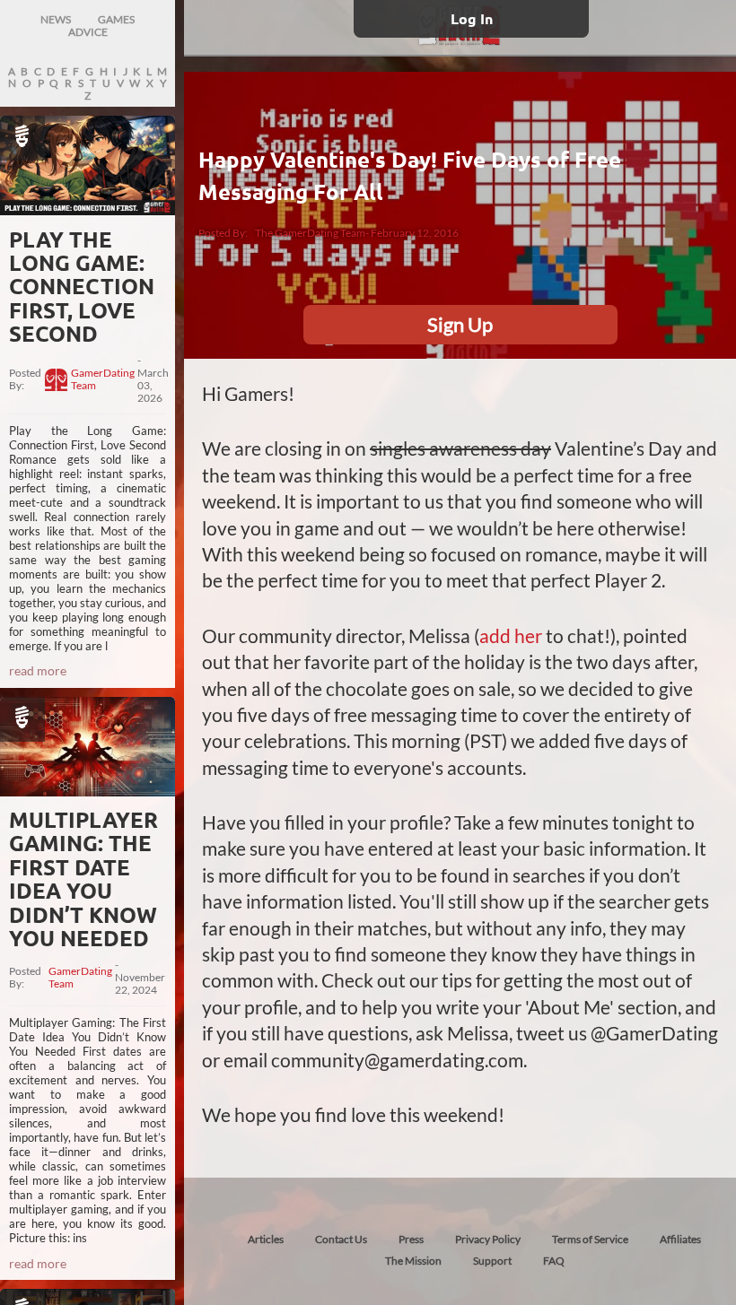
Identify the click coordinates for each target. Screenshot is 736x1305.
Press (411, 1239)
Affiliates (680, 1239)
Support (492, 1260)
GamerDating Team (103, 379)
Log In (472, 18)
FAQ (554, 1260)
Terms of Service (590, 1239)
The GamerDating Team (310, 232)
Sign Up (460, 324)
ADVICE (88, 32)
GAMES (116, 19)
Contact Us (341, 1239)
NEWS (55, 19)
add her (510, 635)
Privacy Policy (488, 1239)
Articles (266, 1239)
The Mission (413, 1260)
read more (37, 670)
